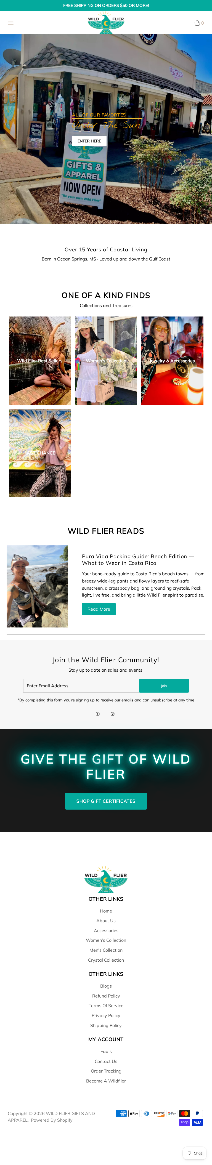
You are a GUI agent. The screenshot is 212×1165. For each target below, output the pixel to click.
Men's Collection (106, 950)
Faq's (106, 1051)
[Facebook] (97, 714)
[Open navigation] (10, 23)
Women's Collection (106, 940)
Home (106, 911)
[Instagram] (112, 714)
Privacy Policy (106, 1015)
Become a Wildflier (106, 1081)
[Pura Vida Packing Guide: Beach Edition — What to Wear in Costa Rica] (37, 586)
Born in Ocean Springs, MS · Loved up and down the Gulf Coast (106, 259)
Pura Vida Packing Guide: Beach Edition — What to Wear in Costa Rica (138, 559)
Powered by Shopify (52, 1120)
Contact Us (106, 1061)
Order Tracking (106, 1071)
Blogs (106, 986)
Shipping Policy (106, 1025)
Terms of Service (106, 1005)
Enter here (89, 141)
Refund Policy (106, 996)
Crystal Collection (106, 960)
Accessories (106, 930)
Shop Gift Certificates (106, 801)
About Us (106, 920)
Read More (99, 609)
